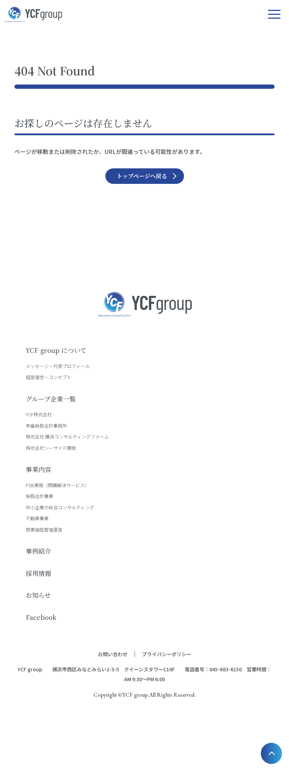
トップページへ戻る (142, 176)
